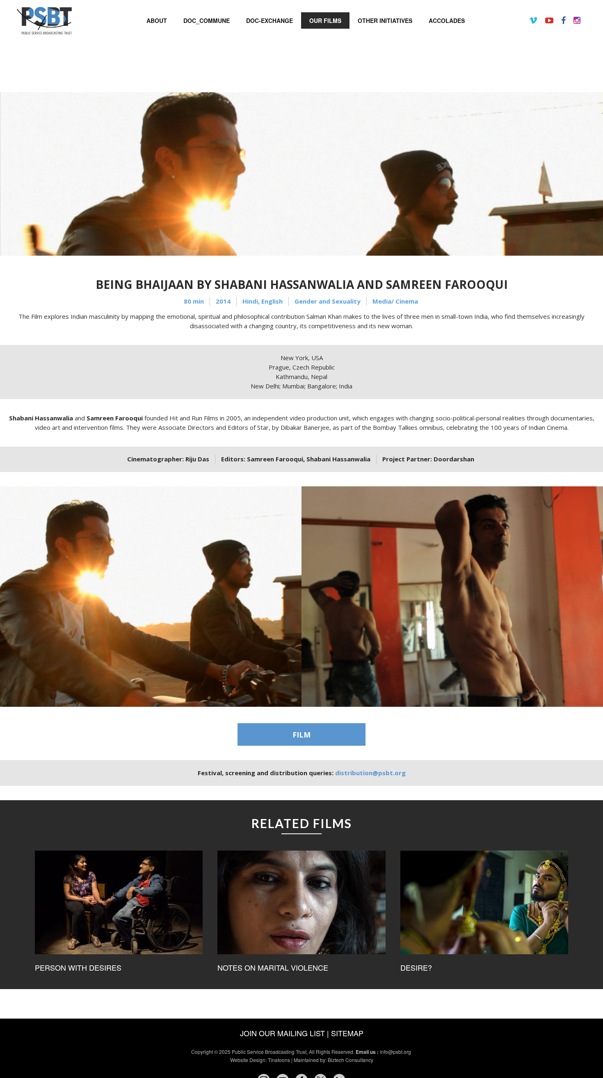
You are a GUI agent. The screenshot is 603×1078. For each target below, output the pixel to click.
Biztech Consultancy (350, 1059)
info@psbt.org (396, 1051)
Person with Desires (78, 967)
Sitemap (347, 1033)
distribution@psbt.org (370, 773)
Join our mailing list (282, 1033)
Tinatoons (279, 1059)
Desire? (416, 967)
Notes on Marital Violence (272, 967)
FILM (301, 735)
